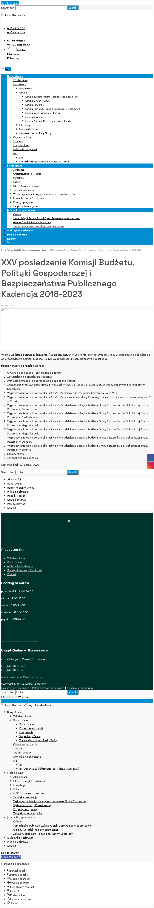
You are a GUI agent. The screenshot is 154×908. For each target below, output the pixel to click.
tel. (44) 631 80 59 (13, 670)
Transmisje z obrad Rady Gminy (35, 133)
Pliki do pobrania (17, 234)
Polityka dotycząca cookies (48, 688)
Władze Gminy (20, 80)
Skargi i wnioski (21, 145)
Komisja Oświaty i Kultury (37, 100)
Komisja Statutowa (34, 117)
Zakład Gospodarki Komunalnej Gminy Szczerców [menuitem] (43, 834)
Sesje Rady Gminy (28, 129)
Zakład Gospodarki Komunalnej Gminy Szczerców (38, 226)
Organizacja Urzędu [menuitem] (25, 744)
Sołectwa (18, 141)
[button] (8, 242)
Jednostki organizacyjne (21, 210)
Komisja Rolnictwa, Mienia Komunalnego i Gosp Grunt (52, 109)
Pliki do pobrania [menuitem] (17, 842)
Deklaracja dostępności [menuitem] (27, 757)
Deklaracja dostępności (25, 149)
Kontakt (11, 238)
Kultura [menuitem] (17, 789)
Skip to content (10, 3)
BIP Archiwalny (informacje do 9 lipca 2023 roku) (44, 161)
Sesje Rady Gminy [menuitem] (30, 736)
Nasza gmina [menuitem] (15, 773)
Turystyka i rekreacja (23, 190)
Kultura (16, 182)
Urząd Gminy (15, 76)
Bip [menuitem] (15, 761)
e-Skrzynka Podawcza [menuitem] (20, 838)
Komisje (23, 92)
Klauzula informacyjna (80, 688)
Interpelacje (25, 125)
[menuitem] (80, 119)
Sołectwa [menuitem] (18, 748)
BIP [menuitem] (21, 765)
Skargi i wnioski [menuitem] (22, 753)
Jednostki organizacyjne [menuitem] (21, 817)
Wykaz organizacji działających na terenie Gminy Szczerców (44, 194)
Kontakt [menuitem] (11, 846)
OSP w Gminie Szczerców (26, 186)
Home (3, 250)
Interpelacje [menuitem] (26, 732)
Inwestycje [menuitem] (19, 785)
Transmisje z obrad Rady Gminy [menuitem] (38, 740)
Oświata (17, 214)
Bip (15, 153)
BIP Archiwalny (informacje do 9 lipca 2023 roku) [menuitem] (49, 769)
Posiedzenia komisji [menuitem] (31, 728)
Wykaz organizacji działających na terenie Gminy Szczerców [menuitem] (49, 801)
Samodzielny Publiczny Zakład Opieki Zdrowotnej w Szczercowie (46, 218)
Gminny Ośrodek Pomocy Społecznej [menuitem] (35, 830)
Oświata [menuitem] (18, 821)
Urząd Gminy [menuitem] (15, 712)
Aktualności (19, 169)
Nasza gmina (14, 165)
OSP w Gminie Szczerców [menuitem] (29, 793)
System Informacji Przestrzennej (29, 198)
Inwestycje (18, 178)
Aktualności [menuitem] (20, 777)
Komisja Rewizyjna (34, 105)
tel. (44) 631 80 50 (13, 666)
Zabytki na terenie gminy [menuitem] (27, 813)
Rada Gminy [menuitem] (20, 720)
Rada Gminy (19, 84)
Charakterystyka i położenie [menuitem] (29, 781)
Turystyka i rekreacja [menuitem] (25, 797)
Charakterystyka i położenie (27, 174)
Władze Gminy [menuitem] (22, 716)
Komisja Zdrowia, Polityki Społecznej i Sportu (48, 121)
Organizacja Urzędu (23, 137)
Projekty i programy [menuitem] (25, 809)
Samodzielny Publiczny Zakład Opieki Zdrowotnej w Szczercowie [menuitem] (52, 826)
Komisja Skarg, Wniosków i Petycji (42, 113)
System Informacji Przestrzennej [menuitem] (32, 805)
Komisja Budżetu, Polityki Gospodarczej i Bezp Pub (51, 96)
